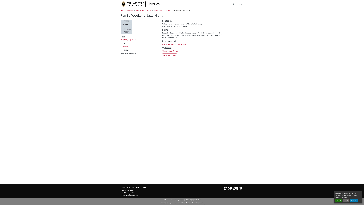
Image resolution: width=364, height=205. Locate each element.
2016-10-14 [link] (125, 47)
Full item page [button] (170, 55)
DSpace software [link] (170, 200)
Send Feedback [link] (197, 203)
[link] (140, 40)
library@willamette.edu (130, 195)
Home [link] (123, 10)
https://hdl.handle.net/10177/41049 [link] (174, 44)
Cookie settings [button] (166, 203)
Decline (346, 200)
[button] (146, 4)
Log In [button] (240, 4)
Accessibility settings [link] (182, 203)
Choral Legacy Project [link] (162, 10)
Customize (354, 200)
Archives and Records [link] (143, 10)
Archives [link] (130, 10)
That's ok (338, 200)
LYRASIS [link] (197, 200)
